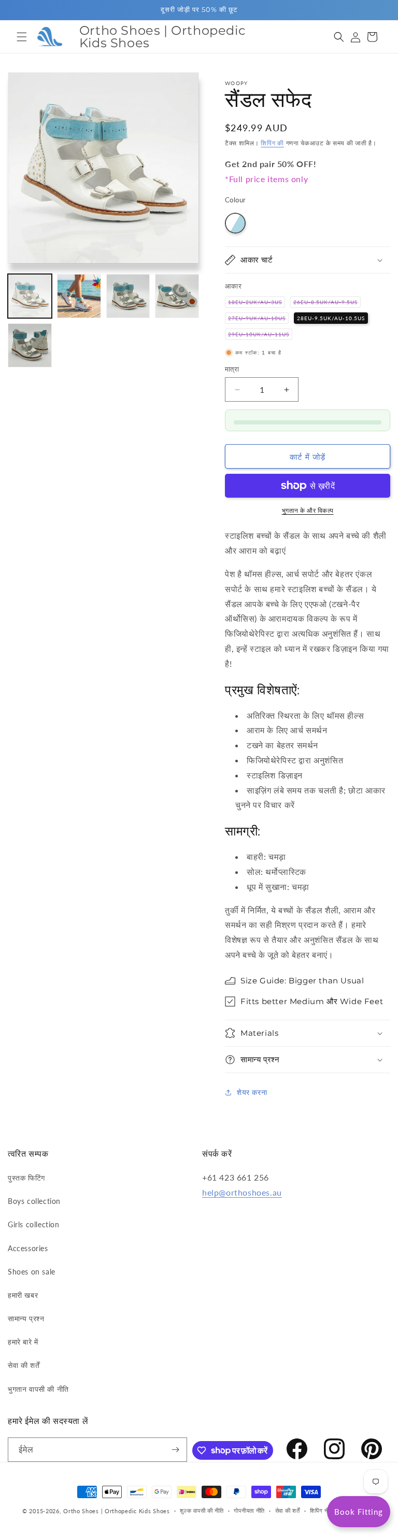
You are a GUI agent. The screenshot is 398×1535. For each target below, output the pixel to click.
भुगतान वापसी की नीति (38, 1389)
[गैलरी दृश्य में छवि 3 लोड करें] (128, 296)
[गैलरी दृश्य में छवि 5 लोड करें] (30, 345)
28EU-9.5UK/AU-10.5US (331, 318)
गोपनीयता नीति (249, 1510)
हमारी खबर (23, 1295)
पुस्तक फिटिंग (26, 1177)
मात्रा (232, 369)
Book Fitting (358, 1511)
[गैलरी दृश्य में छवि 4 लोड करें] (177, 296)
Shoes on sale (31, 1271)
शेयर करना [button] (252, 1092)
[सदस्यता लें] (175, 1449)
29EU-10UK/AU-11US (260, 335)
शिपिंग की (272, 143)
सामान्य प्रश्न (26, 1318)
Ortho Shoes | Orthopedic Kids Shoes (116, 1510)
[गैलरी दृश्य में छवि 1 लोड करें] (30, 296)
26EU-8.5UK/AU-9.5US (327, 303)
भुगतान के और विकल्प (308, 510)
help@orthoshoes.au (242, 1192)
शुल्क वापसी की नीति (201, 1510)
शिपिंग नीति (321, 1510)
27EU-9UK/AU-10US (258, 319)
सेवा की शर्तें (23, 1365)
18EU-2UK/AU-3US (256, 303)
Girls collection (34, 1224)
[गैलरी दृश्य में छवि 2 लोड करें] (79, 296)
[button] (21, 36)
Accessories (28, 1248)
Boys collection (34, 1201)
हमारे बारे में (23, 1341)
